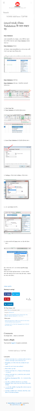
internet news (22, 314)
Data (8, 314)
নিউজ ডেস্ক (9, 310)
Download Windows (13, 314)
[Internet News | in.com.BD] (17, 4)
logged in (13, 343)
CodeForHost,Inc (16, 404)
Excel (18, 314)
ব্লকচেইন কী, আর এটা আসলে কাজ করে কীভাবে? (14, 366)
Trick (26, 314)
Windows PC (11, 312)
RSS (24, 404)
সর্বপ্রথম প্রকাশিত (7, 286)
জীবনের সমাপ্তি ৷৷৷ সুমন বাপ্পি (10, 368)
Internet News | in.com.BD (14, 403)
